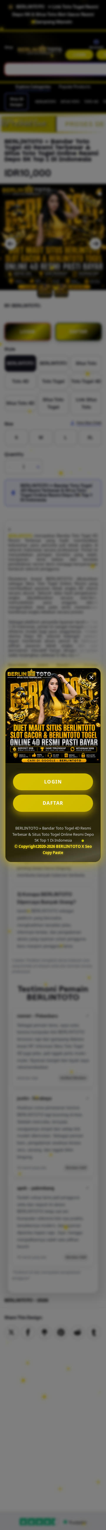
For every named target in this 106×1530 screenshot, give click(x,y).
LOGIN (53, 781)
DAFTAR (53, 803)
